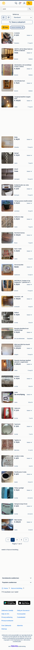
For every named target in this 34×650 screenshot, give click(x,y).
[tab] (3, 17)
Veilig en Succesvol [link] (23, 610)
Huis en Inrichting (16, 27)
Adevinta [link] (20, 625)
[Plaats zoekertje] (29, 3)
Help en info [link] (5, 614)
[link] (4, 3)
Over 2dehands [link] (6, 625)
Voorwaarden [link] (21, 614)
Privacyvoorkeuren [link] (7, 620)
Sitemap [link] (4, 629)
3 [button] (21, 540)
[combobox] (15, 9)
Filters (6, 27)
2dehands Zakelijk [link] (7, 610)
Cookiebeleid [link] (21, 617)
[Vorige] (8, 540)
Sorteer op (16, 14)
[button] (20, 3)
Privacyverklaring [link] (6, 617)
